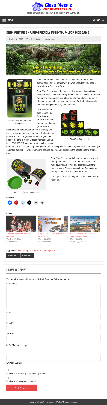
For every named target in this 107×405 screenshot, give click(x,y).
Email (9, 323)
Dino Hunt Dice (36, 251)
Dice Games (13, 256)
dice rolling (23, 251)
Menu (10, 20)
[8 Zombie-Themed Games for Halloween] (21, 224)
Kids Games (27, 256)
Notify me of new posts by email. (21, 381)
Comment (11, 284)
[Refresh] (25, 346)
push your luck (51, 251)
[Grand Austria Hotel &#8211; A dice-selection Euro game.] (85, 224)
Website (10, 333)
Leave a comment (51, 39)
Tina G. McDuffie (33, 39)
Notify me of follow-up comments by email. (25, 373)
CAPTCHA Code (14, 363)
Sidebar (96, 20)
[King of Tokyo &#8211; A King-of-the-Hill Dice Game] (53, 224)
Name (9, 313)
